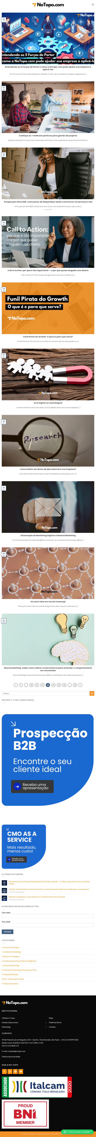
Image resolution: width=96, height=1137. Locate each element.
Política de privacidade (11, 1056)
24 (53, 685)
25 (59, 685)
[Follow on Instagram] (9, 1071)
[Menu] (92, 4)
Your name (6, 913)
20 (31, 685)
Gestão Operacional (10, 1022)
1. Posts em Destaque (10, 947)
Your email (6, 922)
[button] (77, 1132)
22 (42, 685)
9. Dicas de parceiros (10, 983)
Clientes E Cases (8, 1018)
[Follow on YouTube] (20, 1071)
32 (75, 685)
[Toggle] (46, 1022)
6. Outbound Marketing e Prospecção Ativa (19, 970)
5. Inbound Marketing (10, 965)
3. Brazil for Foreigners (11, 956)
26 (64, 685)
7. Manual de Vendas (10, 974)
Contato (52, 1027)
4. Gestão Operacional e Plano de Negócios (19, 961)
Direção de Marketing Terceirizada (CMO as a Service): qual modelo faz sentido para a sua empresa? (49, 889)
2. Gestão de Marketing (11, 952)
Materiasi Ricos (55, 1022)
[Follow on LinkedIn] (15, 1071)
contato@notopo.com (16, 1051)
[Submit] (92, 693)
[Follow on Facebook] (4, 1071)
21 (37, 685)
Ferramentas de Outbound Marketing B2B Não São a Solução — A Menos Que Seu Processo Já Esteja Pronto (49, 882)
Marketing (6, 1027)
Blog (51, 1018)
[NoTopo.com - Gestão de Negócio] (48, 4)
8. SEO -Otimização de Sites (13, 979)
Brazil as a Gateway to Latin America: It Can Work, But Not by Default (37, 897)
